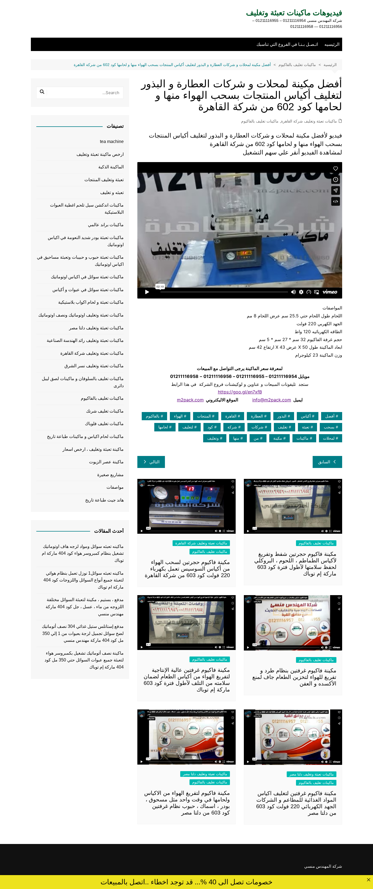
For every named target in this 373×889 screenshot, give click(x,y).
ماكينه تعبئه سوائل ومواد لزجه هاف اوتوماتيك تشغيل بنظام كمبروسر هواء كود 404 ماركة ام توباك (83, 553)
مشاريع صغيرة (110, 474)
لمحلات (328, 438)
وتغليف (213, 438)
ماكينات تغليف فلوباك (104, 423)
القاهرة (230, 416)
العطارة (257, 416)
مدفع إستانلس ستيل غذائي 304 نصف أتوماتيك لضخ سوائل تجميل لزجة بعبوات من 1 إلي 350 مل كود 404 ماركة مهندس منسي (83, 633)
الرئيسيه (331, 44)
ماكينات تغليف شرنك (105, 411)
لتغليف (187, 427)
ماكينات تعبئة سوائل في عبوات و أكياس (88, 289)
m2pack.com (190, 399)
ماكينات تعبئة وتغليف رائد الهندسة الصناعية (85, 340)
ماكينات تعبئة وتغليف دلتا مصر (311, 774)
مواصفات (115, 487)
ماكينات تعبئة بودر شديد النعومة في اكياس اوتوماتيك (86, 241)
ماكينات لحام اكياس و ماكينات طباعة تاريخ (85, 436)
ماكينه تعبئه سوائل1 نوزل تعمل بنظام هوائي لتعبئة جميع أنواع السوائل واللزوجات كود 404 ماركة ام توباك (83, 580)
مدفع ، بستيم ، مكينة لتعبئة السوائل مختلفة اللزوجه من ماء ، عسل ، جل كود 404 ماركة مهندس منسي (85, 606)
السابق (324, 462)
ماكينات (303, 438)
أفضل (329, 416)
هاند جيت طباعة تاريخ (104, 500)
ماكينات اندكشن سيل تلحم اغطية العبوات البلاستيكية (87, 208)
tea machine (112, 141)
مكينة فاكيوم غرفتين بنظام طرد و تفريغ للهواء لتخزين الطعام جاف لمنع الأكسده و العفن (294, 677)
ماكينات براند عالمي (106, 224)
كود (210, 427)
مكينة (277, 438)
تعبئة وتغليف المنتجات (104, 179)
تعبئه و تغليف (112, 192)
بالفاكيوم (152, 416)
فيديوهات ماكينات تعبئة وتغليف (294, 12)
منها (236, 438)
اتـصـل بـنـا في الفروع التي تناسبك (287, 44)
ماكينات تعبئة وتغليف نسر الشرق (94, 365)
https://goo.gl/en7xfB (240, 392)
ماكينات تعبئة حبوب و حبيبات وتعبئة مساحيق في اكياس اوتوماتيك (80, 261)
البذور (281, 416)
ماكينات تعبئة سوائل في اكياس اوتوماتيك (87, 277)
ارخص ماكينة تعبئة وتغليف (100, 154)
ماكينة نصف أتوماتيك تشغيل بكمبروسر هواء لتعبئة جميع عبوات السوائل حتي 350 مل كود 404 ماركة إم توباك (84, 660)
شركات (257, 427)
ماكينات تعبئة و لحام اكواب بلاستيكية (91, 302)
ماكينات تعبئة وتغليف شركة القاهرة (309, 121)
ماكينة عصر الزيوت (106, 462)
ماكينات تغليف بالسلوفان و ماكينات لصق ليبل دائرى (83, 382)
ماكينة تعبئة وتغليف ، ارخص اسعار (93, 449)
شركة (232, 427)
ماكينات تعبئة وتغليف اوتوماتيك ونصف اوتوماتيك (81, 315)
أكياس (306, 416)
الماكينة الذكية (111, 167)
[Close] (368, 879)
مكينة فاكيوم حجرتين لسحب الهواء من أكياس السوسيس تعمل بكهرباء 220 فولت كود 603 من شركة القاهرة (187, 568)
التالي (154, 462)
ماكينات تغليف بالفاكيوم (260, 121)
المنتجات (204, 416)
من (256, 438)
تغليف (283, 427)
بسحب (329, 427)
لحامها (163, 427)
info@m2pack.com (271, 399)
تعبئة (305, 427)
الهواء (178, 416)
